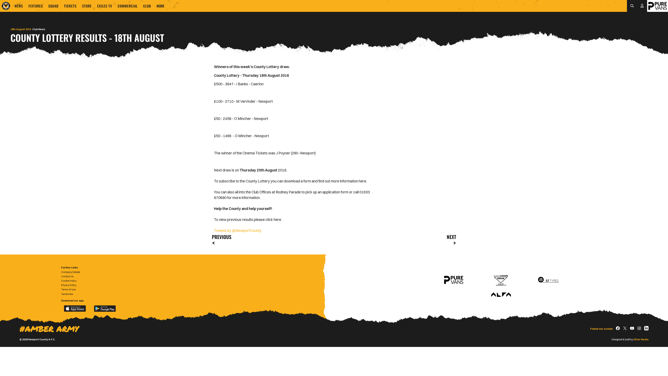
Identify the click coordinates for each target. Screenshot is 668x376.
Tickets (70, 6)
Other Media (641, 339)
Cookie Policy (68, 280)
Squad (53, 6)
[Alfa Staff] (501, 295)
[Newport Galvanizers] (501, 280)
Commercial (128, 6)
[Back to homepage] (6, 6)
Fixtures (36, 6)
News (19, 6)
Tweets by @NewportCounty (237, 230)
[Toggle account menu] (642, 6)
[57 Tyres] (548, 280)
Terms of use (68, 289)
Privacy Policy (68, 285)
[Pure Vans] (657, 6)
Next (451, 236)
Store (87, 6)
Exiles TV (104, 6)
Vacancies (67, 294)
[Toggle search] (632, 6)
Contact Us (67, 276)
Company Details (70, 272)
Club (147, 6)
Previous (220, 236)
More (160, 6)
